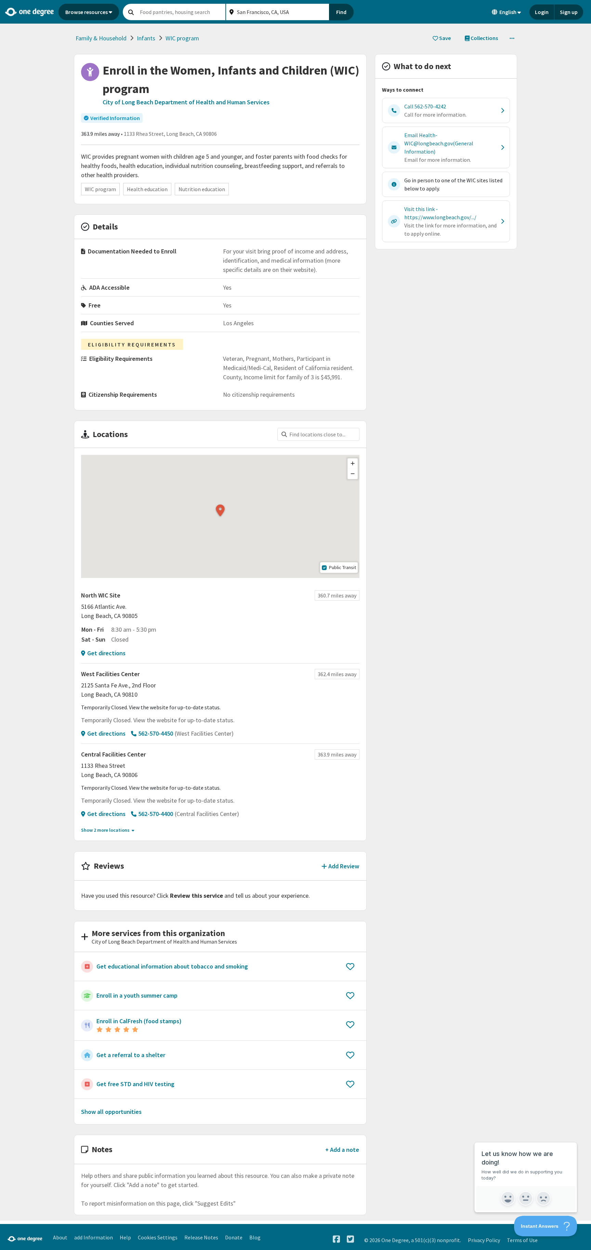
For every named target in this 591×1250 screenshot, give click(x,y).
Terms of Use (522, 1240)
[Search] (131, 12)
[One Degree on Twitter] (350, 1239)
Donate (233, 1237)
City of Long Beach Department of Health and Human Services (186, 102)
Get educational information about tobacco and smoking (172, 966)
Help (125, 1237)
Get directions (106, 653)
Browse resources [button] (86, 12)
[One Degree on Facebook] (336, 1239)
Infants (146, 38)
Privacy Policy (484, 1240)
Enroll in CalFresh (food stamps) (139, 1021)
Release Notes (201, 1237)
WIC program (182, 38)
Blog (255, 1237)
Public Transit (342, 567)
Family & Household (101, 38)
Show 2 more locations (105, 830)
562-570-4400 (155, 814)
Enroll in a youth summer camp (137, 995)
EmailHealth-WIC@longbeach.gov (438, 143)
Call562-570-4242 (425, 106)
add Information (93, 1237)
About (60, 1237)
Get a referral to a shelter (130, 1055)
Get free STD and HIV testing (135, 1084)
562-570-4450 (155, 733)
